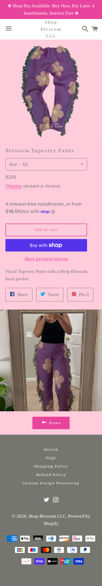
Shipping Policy (51, 466)
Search (51, 449)
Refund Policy (51, 474)
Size (13, 164)
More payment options (46, 258)
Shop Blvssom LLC (51, 29)
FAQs (51, 458)
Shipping (13, 186)
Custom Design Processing (51, 483)
